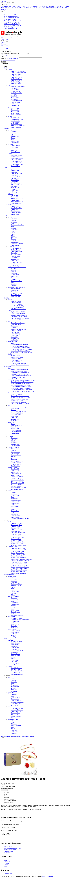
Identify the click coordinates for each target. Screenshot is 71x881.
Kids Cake (10, 194)
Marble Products (15, 256)
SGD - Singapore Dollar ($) (35, 6)
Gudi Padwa (14, 514)
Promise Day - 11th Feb (17, 483)
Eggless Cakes (15, 190)
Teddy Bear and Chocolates (18, 545)
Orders (6, 48)
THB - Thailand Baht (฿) (21, 6)
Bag (12, 577)
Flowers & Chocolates (17, 158)
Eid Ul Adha (14, 498)
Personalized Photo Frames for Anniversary (23, 380)
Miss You (13, 456)
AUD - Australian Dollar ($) (29, 7)
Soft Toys (13, 593)
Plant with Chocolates (17, 674)
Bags (12, 678)
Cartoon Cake (15, 197)
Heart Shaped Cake (16, 173)
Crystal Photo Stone (16, 618)
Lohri (12, 504)
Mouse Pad (14, 605)
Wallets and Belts (16, 296)
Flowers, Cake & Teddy (17, 556)
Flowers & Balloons (16, 161)
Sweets (13, 234)
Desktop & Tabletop (13, 596)
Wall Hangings (12, 629)
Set (8, 107)
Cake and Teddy (15, 528)
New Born (14, 442)
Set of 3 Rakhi (15, 110)
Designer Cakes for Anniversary (20, 372)
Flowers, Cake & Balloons (18, 363)
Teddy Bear (14, 237)
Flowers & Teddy (16, 159)
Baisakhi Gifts (15, 517)
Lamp (12, 601)
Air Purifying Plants (16, 262)
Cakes (6, 167)
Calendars (14, 598)
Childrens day (15, 470)
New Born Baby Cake (17, 201)
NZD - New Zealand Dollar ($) (12, 20)
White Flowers (15, 150)
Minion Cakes (15, 200)
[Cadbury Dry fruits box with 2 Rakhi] (19, 774)
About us (6, 863)
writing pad (14, 691)
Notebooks (14, 607)
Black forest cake (16, 177)
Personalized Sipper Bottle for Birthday (22, 352)
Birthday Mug (15, 332)
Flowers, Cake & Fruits (17, 553)
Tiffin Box (14, 689)
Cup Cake (14, 186)
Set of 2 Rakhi (15, 108)
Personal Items (12, 576)
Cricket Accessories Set (17, 702)
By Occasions (11, 657)
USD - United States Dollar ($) (46, 7)
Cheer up (13, 450)
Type (9, 85)
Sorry (12, 458)
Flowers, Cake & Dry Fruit (18, 551)
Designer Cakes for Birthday (19, 315)
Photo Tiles (14, 626)
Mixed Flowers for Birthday (18, 309)
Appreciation (14, 448)
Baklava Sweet (15, 245)
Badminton (14, 694)
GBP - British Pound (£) (10, 28)
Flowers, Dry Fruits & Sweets (19, 568)
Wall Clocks (14, 635)
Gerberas (13, 133)
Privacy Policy (8, 846)
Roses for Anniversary (17, 394)
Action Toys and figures (17, 708)
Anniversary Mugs (16, 414)
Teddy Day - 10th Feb (17, 481)
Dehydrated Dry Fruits (17, 243)
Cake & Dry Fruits (16, 212)
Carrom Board (15, 699)
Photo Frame (14, 229)
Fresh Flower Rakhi (16, 93)
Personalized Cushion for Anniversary (21, 386)
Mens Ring (14, 292)
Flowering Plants (15, 649)
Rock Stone (14, 627)
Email (2, 56)
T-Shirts (13, 236)
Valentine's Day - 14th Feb (18, 487)
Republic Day (15, 511)
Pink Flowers (14, 147)
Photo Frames (15, 408)
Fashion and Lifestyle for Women (17, 267)
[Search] (17, 36)
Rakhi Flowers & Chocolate (18, 71)
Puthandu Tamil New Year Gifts (20, 518)
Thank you (14, 459)
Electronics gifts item (17, 615)
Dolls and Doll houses (17, 710)
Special (10, 116)
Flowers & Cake (15, 156)
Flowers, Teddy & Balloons (18, 573)
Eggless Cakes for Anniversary (19, 369)
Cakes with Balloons (16, 529)
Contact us (7, 861)
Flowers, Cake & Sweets (18, 554)
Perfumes (13, 228)
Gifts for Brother (15, 121)
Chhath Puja (14, 492)
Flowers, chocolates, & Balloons (20, 567)
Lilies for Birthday (16, 302)
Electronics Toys (15, 713)
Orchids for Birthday (16, 304)
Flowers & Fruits (15, 166)
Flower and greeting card (18, 532)
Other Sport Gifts (16, 703)
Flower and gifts (15, 531)
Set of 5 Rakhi (15, 113)
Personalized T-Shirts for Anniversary (21, 388)
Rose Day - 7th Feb (16, 478)
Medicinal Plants (15, 655)
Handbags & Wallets (16, 425)
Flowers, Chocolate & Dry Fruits (20, 560)
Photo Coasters (15, 610)
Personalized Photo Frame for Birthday (21, 349)
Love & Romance (16, 664)
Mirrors (13, 587)
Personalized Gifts (13, 719)
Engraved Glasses (16, 585)
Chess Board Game (16, 700)
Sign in (3, 55)
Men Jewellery (15, 290)
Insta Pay (3, 1)
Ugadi (12, 512)
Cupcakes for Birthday (17, 319)
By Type (10, 130)
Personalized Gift (12, 379)
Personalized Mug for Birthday (19, 346)
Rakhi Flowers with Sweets (18, 72)
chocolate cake (15, 178)
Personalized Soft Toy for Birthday (20, 351)
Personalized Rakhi (16, 100)
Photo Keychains (15, 612)
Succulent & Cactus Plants (18, 651)
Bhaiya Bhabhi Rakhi (17, 119)
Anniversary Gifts (16, 430)
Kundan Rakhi (15, 97)
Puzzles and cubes (16, 716)
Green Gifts (14, 260)
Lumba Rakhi (15, 105)
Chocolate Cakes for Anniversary (20, 374)
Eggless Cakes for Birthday (18, 312)
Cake (9, 368)
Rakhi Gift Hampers (16, 124)
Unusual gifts (14, 257)
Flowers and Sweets (16, 540)
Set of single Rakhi (16, 114)
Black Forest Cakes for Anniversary (21, 375)
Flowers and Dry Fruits (17, 537)
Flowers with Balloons (17, 400)
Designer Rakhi (15, 91)
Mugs (12, 226)
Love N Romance (16, 462)
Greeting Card (15, 599)
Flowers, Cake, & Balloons (18, 557)
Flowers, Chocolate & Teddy (19, 565)
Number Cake (15, 187)
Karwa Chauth (15, 503)
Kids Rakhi (14, 96)
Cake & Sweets (15, 211)
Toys (9, 706)
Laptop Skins (14, 602)
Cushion (13, 680)
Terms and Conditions (10, 849)
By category (11, 246)
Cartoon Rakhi (15, 89)
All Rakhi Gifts (15, 117)
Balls (12, 696)
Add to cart (4, 789)
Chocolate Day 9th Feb (17, 480)
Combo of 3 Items (12, 546)
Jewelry (13, 424)
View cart (3, 42)
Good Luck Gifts (15, 240)
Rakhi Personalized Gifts (18, 125)
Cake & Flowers (15, 206)
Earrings (13, 270)
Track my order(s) (5, 53)
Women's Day (15, 475)
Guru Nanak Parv (16, 500)
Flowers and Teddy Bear (18, 542)
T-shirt (13, 728)
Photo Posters (15, 632)
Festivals (10, 490)
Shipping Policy (8, 851)
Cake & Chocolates (16, 208)
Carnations (14, 131)
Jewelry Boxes (15, 428)
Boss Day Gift (15, 469)
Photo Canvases (15, 630)
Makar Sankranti (15, 506)
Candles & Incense (16, 433)
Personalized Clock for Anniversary (21, 383)
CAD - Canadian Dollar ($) (13, 7)
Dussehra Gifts (15, 495)
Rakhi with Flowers (16, 79)
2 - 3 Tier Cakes (15, 183)
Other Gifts (11, 422)
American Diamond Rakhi (18, 86)
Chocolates (14, 218)
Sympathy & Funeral (17, 464)
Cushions (13, 220)
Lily (12, 135)
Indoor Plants (14, 646)
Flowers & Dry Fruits (17, 164)
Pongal (13, 509)
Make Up (13, 278)
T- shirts (13, 688)
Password (3, 58)
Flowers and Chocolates (17, 536)
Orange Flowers (15, 145)
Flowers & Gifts (15, 361)
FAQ (5, 860)
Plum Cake (14, 189)
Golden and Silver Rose (17, 225)
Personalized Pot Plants (17, 671)
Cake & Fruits (15, 214)
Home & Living (15, 333)
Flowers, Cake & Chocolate (18, 549)
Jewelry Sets (14, 276)
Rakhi (5, 68)
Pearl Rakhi (14, 99)
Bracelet (13, 268)
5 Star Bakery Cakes (16, 184)
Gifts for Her (14, 265)
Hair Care (13, 271)
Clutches (13, 285)
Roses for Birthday (16, 301)
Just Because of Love (17, 461)
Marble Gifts (14, 340)
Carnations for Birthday (17, 306)
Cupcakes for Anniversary (18, 377)
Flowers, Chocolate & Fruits (19, 562)
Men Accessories (15, 288)
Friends (13, 441)
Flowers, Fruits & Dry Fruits (19, 570)
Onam (12, 508)
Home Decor (14, 427)
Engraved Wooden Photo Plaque (20, 619)
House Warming (15, 445)
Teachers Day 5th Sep (17, 489)
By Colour (10, 144)
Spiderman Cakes (16, 203)
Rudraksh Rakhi (15, 102)
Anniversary (7, 366)
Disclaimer (7, 852)
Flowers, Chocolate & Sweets (19, 563)
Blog (5, 866)
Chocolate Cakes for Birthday (19, 316)
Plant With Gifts (15, 672)
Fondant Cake (15, 180)
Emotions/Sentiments (13, 447)
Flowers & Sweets (16, 163)
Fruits (12, 223)
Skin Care (14, 284)
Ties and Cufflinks (16, 295)
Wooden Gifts (15, 259)
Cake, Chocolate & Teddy (18, 548)
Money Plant (14, 652)
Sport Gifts (11, 692)
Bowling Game (15, 697)
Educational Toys (16, 711)
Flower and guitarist (16, 155)
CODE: (3, 783)
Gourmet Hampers (16, 431)
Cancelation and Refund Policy (12, 848)
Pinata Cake (14, 192)
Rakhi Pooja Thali (16, 127)
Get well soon (15, 453)
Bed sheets (14, 579)
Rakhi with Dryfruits (16, 77)
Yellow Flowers (15, 152)
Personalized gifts (12, 341)
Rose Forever (14, 142)
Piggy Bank (14, 613)
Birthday (6, 298)
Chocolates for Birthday (17, 324)
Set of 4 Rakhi (15, 111)
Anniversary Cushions (17, 413)
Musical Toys (14, 714)
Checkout (3, 44)
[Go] (28, 53)
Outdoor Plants (15, 647)
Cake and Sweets (16, 526)
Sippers (13, 232)
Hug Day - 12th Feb (16, 484)
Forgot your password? (12, 58)
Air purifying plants (16, 641)
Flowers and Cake (16, 534)
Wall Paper (14, 637)
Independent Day (16, 501)
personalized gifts (9, 574)
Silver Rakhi (14, 103)
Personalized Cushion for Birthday (20, 347)
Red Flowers (14, 149)
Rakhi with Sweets (16, 83)
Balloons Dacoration (16, 251)
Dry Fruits (14, 222)
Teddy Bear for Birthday (18, 323)
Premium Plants (15, 654)
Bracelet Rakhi (15, 88)
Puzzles (13, 590)
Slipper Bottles (15, 686)
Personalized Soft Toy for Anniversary (21, 389)
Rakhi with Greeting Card (18, 80)
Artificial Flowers (16, 248)
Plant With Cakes (16, 669)
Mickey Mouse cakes (17, 198)
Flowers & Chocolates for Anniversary (21, 397)
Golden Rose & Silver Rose (18, 329)
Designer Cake (15, 181)
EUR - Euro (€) (59, 7)
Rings (12, 282)
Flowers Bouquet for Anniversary (20, 396)
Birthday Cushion (16, 330)
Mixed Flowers (15, 136)
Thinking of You (15, 466)
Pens (12, 609)
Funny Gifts (14, 335)
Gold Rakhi (14, 94)
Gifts (5, 215)
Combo (10, 69)
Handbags (14, 273)
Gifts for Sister (15, 122)
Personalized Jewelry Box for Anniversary (22, 382)
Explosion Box (15, 242)
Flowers (6, 128)
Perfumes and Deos (16, 281)
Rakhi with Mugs (16, 82)
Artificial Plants (15, 250)
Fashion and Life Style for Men (16, 287)
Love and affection (16, 455)
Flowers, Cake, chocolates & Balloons (21, 559)
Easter (12, 497)
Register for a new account (8, 60)
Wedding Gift (15, 444)
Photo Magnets (15, 624)
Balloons (13, 239)
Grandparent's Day (16, 473)
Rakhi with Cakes (16, 74)
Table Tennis (14, 705)
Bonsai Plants (15, 644)
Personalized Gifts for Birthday (19, 344)
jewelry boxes (15, 274)
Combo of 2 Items (12, 522)
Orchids (13, 138)
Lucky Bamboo (15, 643)
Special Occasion (12, 467)
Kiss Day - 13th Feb (16, 486)
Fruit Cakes (14, 172)
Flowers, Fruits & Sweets (18, 571)
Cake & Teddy (15, 209)
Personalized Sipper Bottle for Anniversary (22, 391)
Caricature (14, 581)
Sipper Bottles (15, 591)
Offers (6, 864)
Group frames (15, 621)
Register (7, 55)
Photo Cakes (14, 175)
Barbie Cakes (14, 195)
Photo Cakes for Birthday (18, 313)
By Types (10, 640)
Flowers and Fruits (16, 539)
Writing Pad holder (16, 725)
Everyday (10, 436)
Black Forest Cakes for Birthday (20, 318)
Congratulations (15, 452)
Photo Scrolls (14, 633)
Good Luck (14, 661)
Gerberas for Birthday (17, 307)
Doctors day (14, 472)
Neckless (13, 279)
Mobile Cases (15, 604)
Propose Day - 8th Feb (17, 476)
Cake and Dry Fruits (16, 525)
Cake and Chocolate (16, 523)
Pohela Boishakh (15, 515)
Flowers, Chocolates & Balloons (20, 365)
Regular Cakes (15, 170)
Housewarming (15, 663)
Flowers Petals (15, 141)
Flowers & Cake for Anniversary (20, 399)
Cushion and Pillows (16, 584)
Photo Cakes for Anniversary (19, 371)
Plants (5, 638)
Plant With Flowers (16, 668)
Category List (8, 873)
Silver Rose (14, 231)
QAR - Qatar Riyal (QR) (50, 6)
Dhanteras (14, 494)
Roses (12, 139)
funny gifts (14, 253)
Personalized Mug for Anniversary (20, 385)
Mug (12, 588)
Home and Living (16, 254)
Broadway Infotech (47, 876)
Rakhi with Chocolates (17, 75)
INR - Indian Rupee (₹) (7, 6)
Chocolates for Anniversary (18, 407)
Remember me (6, 63)
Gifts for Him (14, 264)
